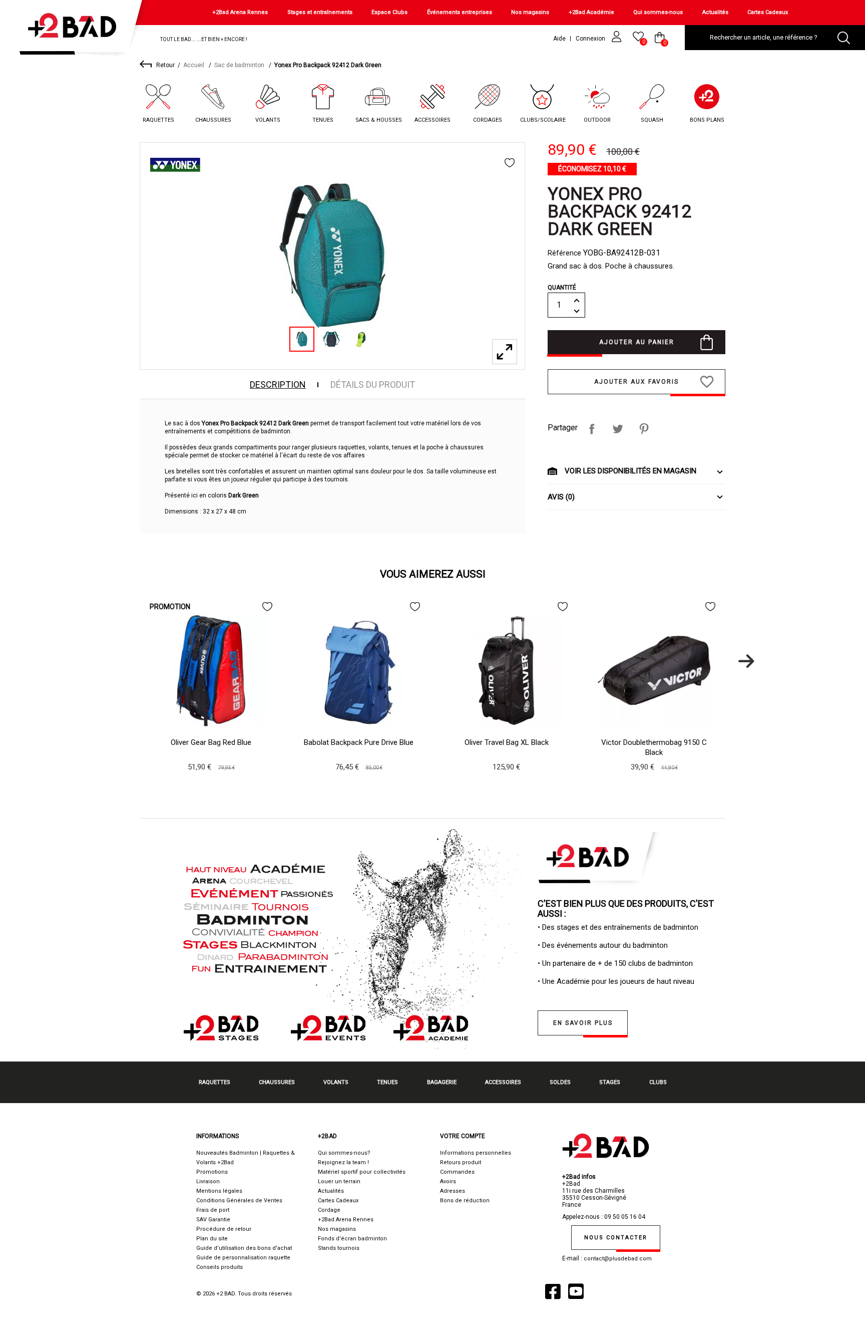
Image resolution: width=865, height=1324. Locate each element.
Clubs (658, 1082)
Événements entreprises (459, 12)
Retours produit (460, 1162)
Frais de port (212, 1210)
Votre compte (462, 1136)
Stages (609, 1082)
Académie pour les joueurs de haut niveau (625, 981)
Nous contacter (615, 1237)
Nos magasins (530, 12)
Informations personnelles (475, 1153)
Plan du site (212, 1238)
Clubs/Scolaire (543, 120)
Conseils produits (219, 1267)
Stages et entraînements (319, 12)
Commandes (457, 1172)
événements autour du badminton (612, 945)
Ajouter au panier (636, 342)
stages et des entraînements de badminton (627, 927)
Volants (267, 120)
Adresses (452, 1191)
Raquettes (158, 120)
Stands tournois (338, 1248)
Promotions (212, 1172)
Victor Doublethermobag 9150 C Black (654, 747)
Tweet (618, 429)
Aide (559, 38)
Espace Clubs (389, 12)
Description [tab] (278, 385)
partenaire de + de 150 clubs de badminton (623, 963)
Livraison (208, 1181)
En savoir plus (583, 1022)
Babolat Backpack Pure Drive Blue (358, 742)
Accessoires (432, 120)
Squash (652, 120)
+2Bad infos (579, 1176)
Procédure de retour (223, 1229)
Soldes (560, 1082)
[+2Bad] (77, 30)
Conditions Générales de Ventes (239, 1200)
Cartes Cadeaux (767, 12)
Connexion (591, 38)
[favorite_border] (510, 163)
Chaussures (213, 120)
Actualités (715, 12)
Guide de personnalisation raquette (243, 1257)
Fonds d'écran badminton (352, 1238)
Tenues (322, 120)
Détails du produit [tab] (372, 385)
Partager (592, 429)
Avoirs (448, 1181)
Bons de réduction (465, 1200)
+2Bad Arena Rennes (240, 12)
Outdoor (597, 120)
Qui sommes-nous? (344, 1153)
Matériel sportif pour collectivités (361, 1172)
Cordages (487, 120)
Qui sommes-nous (658, 12)
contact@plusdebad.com (618, 1258)
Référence (564, 253)
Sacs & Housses (378, 120)
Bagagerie (442, 1082)
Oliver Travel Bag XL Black (507, 742)
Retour (165, 65)
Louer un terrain (339, 1181)
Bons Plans (707, 120)
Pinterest (644, 429)
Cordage (329, 1210)
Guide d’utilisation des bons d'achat (244, 1248)
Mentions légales (219, 1191)
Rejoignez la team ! (343, 1162)
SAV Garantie (213, 1219)
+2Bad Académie (591, 12)
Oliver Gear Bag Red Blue (211, 742)
